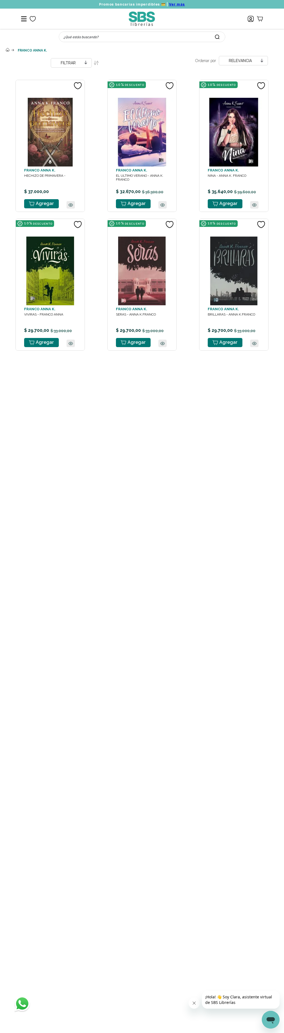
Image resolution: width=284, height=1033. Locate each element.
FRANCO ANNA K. (32, 50)
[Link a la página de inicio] (7, 50)
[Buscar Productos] (217, 37)
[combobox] (142, 37)
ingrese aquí (152, 1000)
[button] (70, 218)
